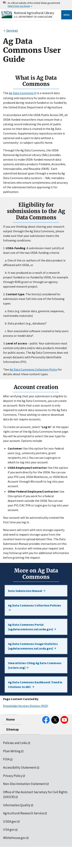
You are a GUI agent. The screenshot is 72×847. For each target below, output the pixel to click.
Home (10, 719)
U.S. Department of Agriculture (33, 16)
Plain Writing (12, 751)
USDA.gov (10, 821)
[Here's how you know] (36, 4)
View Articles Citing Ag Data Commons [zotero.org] (34, 665)
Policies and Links (15, 743)
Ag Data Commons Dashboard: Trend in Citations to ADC (35, 684)
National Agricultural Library (34, 13)
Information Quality (16, 805)
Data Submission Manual (25, 591)
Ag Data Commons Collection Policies (34, 605)
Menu (67, 15)
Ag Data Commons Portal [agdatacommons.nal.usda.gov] (31, 627)
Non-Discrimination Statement (24, 784)
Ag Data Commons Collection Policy (33, 369)
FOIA (6, 759)
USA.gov (9, 829)
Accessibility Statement (19, 767)
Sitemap (12, 729)
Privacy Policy (12, 776)
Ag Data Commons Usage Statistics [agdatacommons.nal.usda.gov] (33, 646)
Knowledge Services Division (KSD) (25, 706)
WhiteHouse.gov (14, 838)
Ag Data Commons (21, 93)
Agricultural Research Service (23, 813)
